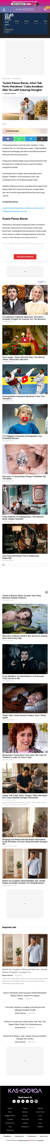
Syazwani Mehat (10, 93)
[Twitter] (23, 1101)
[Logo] (25, 9)
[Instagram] (18, 1101)
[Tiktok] (27, 1101)
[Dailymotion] (36, 1101)
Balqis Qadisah (7, 975)
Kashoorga (6, 78)
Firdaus (20, 999)
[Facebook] (14, 1101)
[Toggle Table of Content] (41, 131)
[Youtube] (31, 1101)
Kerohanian (17, 78)
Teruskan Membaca (25, 257)
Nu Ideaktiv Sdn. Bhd (23, 1140)
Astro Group (41, 1140)
